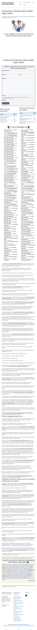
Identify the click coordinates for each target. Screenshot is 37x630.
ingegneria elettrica (13, 571)
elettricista (5, 574)
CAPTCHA (4, 100)
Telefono (4, 74)
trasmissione (15, 572)
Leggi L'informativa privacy (12, 624)
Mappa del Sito (26, 624)
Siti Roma (32, 625)
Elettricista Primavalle (17, 600)
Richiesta (4, 78)
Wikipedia (33, 580)
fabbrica (7, 566)
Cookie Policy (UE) (21, 624)
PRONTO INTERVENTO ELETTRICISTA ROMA (8, 3)
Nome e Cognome (6, 70)
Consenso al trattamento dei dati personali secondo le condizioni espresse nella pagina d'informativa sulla (16, 98)
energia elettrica (26, 565)
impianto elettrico (27, 567)
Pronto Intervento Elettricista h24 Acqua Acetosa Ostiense (17, 597)
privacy (12, 98)
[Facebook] (26, 595)
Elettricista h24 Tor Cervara (18, 601)
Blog (32, 2)
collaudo (25, 570)
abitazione (24, 566)
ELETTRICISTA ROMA (26, 2)
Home (20, 2)
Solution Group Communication (25, 625)
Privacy (4, 95)
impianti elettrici (8, 565)
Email (19, 74)
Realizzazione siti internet (15, 625)
